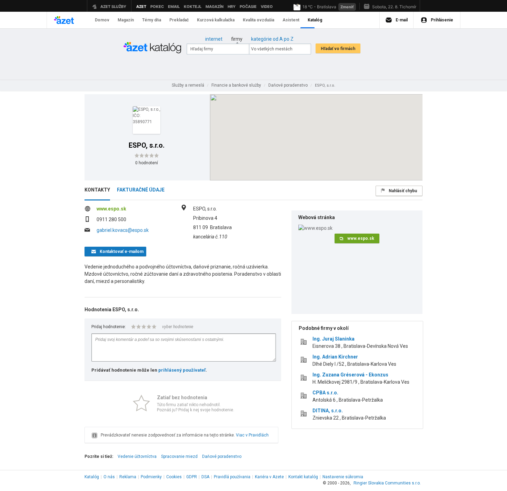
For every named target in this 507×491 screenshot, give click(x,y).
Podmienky (151, 476)
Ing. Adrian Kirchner (335, 357)
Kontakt (303, 476)
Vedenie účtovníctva (137, 456)
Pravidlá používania (232, 476)
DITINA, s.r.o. (327, 410)
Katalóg (91, 476)
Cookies (174, 476)
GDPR (191, 476)
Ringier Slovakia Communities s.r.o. (387, 483)
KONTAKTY (97, 190)
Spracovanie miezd (179, 456)
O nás (109, 476)
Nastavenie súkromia (342, 476)
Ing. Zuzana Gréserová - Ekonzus (350, 374)
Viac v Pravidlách (252, 435)
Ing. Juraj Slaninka (333, 339)
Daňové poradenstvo (221, 456)
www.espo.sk (111, 209)
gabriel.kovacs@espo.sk (123, 230)
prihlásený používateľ (182, 370)
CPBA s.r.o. (325, 392)
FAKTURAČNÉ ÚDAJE (141, 190)
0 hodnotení (146, 162)
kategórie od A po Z (272, 39)
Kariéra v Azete (269, 476)
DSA (205, 476)
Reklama (127, 476)
